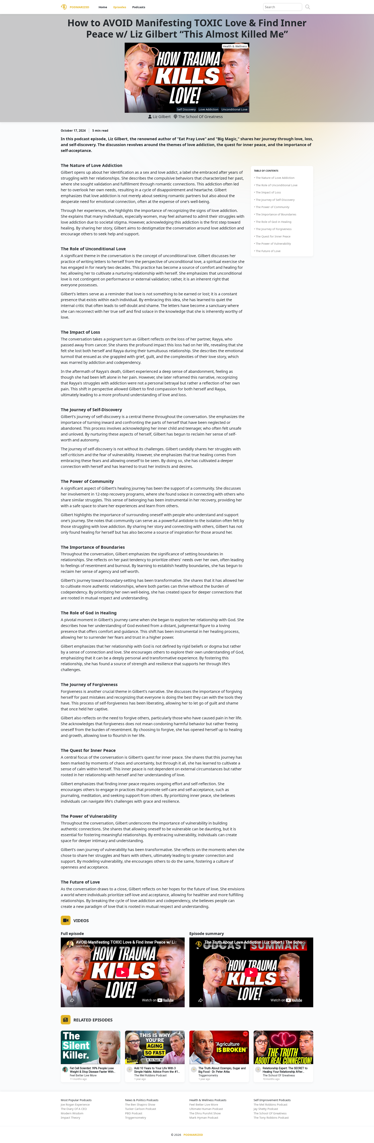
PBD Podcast (133, 1113)
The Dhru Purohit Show (205, 1113)
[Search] (307, 7)
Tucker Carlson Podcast (140, 1109)
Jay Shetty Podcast (266, 1109)
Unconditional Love (234, 109)
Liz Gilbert (162, 116)
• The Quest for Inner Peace (272, 236)
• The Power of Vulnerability (272, 243)
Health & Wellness (235, 46)
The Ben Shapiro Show (140, 1104)
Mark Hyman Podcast (203, 1117)
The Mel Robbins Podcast (150, 1075)
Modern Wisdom (72, 1113)
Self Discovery (186, 109)
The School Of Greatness (200, 116)
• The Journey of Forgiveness (273, 229)
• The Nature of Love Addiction (274, 178)
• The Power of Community (271, 207)
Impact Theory (70, 1117)
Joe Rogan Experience (75, 1104)
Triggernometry (208, 1075)
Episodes (119, 7)
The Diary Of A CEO (74, 1109)
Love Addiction (208, 109)
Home (103, 7)
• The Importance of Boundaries (275, 214)
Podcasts (138, 7)
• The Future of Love (267, 251)
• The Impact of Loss (267, 192)
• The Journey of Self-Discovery (274, 200)
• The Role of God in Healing (272, 222)
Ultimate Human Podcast (206, 1109)
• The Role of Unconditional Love (275, 185)
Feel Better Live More (83, 1075)
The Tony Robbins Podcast (271, 1117)
